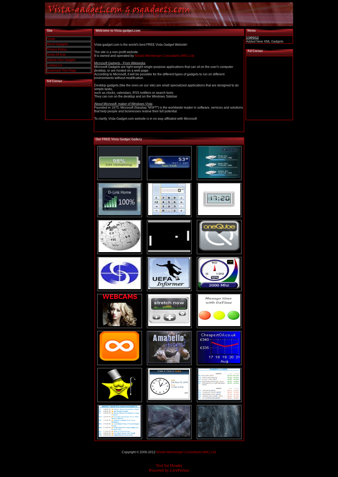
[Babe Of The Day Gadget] (119, 362)
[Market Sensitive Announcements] (119, 436)
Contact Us (54, 65)
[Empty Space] (169, 436)
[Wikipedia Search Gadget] (119, 251)
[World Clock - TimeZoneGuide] (169, 399)
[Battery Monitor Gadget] (119, 177)
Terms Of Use (56, 55)
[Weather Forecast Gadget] (169, 177)
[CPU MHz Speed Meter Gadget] (219, 288)
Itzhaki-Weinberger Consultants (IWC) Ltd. (165, 56)
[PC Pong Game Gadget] (169, 251)
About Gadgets (57, 44)
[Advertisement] (68, 102)
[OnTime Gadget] (219, 325)
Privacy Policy (56, 49)
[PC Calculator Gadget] (169, 214)
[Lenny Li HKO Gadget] (119, 288)
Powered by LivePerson (169, 470)
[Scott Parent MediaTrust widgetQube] (219, 251)
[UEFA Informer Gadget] (169, 288)
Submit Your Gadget (60, 60)
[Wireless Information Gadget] (119, 214)
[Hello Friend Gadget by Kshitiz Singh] (119, 399)
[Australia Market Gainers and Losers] (219, 399)
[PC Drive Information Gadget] (219, 177)
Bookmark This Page (61, 70)
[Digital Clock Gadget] (219, 214)
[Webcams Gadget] (119, 325)
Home (50, 39)
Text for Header (169, 465)
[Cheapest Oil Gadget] (219, 362)
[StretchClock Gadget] (169, 325)
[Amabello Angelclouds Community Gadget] (169, 362)
